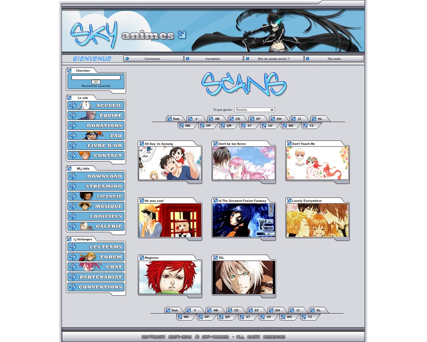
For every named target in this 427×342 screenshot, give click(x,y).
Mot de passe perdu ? (274, 58)
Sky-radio (334, 58)
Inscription (213, 58)
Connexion (152, 58)
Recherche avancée (96, 86)
